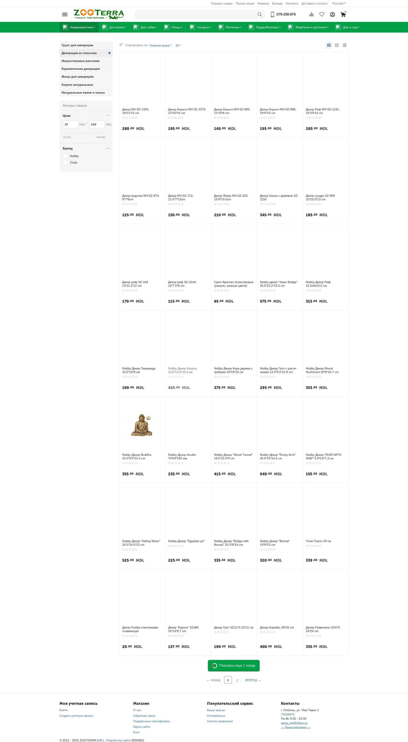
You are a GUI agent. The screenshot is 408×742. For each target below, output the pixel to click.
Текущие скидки (222, 3)
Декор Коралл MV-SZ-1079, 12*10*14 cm (187, 111)
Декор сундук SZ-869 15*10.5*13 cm (320, 197)
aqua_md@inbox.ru (294, 723)
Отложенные (216, 715)
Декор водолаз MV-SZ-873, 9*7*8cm (141, 197)
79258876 (288, 714)
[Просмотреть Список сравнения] (311, 14)
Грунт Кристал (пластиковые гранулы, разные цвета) (234, 283)
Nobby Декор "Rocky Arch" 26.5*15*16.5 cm (278, 456)
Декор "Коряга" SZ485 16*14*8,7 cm (183, 629)
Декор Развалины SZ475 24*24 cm (323, 629)
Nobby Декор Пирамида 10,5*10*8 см (138, 370)
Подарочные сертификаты (151, 721)
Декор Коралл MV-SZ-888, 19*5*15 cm (278, 111)
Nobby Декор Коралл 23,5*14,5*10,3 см (182, 370)
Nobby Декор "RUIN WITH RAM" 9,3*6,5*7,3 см (323, 456)
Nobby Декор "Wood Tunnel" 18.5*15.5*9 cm (233, 456)
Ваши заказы (216, 710)
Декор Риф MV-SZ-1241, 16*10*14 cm (323, 111)
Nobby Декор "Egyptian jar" (186, 541)
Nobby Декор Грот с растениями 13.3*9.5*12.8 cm (278, 370)
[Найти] (260, 14)
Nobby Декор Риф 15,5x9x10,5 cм (318, 283)
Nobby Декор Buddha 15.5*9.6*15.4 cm (136, 456)
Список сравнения (220, 721)
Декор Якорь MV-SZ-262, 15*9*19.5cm (231, 197)
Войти (64, 710)
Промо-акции (245, 3)
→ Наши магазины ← (296, 727)
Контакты (292, 3)
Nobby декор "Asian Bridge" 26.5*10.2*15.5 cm (279, 283)
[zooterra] (98, 14)
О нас (137, 710)
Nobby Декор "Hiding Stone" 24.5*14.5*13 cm (141, 542)
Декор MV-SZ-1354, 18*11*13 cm (135, 111)
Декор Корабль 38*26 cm (277, 627)
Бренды (277, 3)
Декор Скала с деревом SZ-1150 (279, 197)
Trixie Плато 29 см (318, 541)
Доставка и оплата (314, 3)
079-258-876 (286, 14)
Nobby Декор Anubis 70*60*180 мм (182, 456)
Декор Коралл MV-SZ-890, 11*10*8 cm (232, 111)
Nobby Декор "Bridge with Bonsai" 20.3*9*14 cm (231, 542)
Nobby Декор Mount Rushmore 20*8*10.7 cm (322, 370)
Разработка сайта (118, 740)
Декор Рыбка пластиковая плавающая (140, 629)
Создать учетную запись (76, 715)
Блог (136, 732)
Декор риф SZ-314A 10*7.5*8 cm (182, 283)
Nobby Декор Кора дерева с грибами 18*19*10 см (233, 370)
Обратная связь (144, 715)
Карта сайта (141, 726)
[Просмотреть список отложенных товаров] (322, 14)
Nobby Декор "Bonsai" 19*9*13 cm (275, 542)
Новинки (263, 3)
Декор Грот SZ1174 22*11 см (234, 627)
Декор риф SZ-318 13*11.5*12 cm (135, 283)
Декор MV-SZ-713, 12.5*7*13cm (180, 197)
